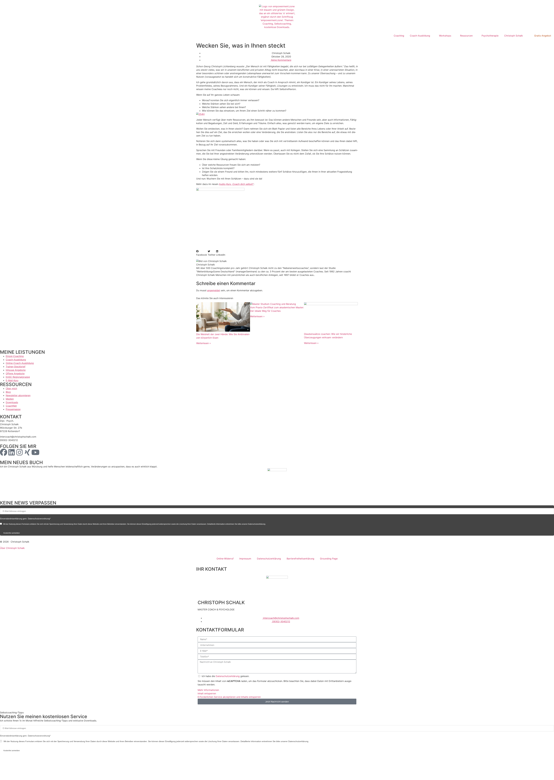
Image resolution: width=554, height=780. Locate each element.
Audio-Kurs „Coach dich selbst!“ (236, 184)
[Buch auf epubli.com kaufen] (277, 482)
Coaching (399, 35)
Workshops (445, 35)
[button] (201, 253)
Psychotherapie (490, 35)
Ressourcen (466, 35)
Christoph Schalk (513, 35)
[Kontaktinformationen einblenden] (199, 763)
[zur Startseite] (277, 17)
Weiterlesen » (203, 343)
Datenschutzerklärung (269, 558)
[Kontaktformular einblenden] (199, 774)
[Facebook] (3, 452)
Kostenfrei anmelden (11, 533)
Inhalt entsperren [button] (207, 693)
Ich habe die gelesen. (225, 676)
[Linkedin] (11, 452)
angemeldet (213, 290)
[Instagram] (19, 452)
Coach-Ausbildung (420, 35)
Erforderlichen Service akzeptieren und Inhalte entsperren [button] (229, 696)
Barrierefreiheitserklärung (300, 558)
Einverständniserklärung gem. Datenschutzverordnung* (25, 518)
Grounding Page (329, 558)
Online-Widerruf (225, 558)
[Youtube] (35, 452)
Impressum (245, 558)
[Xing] (27, 452)
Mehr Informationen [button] (208, 690)
